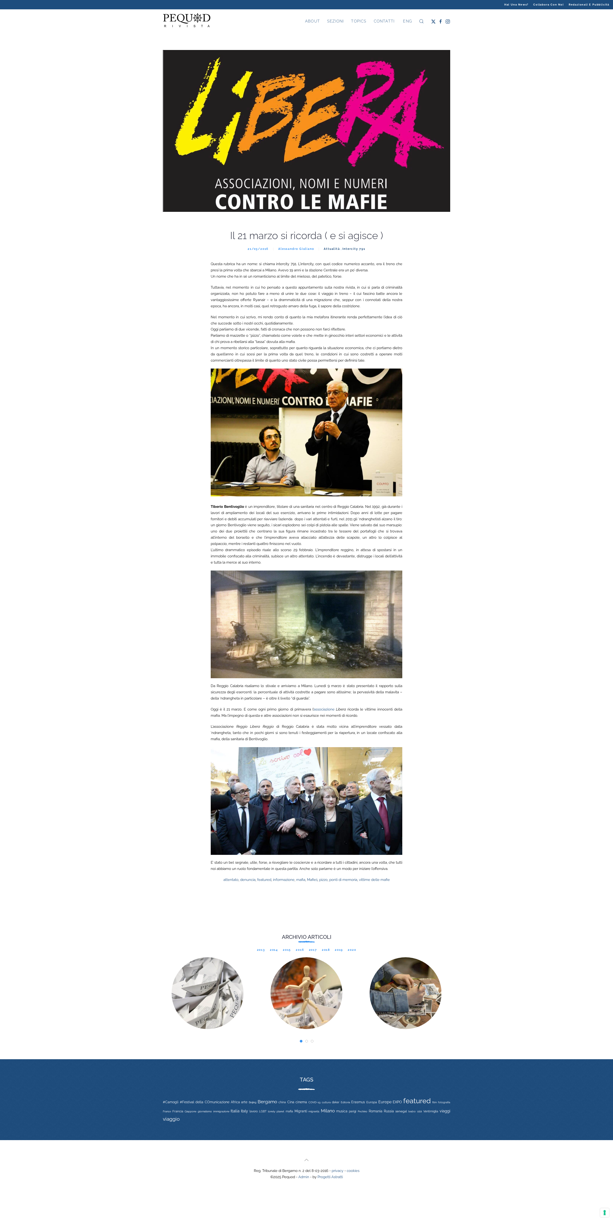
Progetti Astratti (330, 1177)
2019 (339, 950)
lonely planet (276, 1111)
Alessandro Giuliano (296, 249)
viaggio (171, 1119)
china (282, 1102)
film (434, 1102)
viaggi (445, 1111)
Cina (290, 1102)
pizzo (323, 880)
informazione (284, 880)
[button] (421, 21)
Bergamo (267, 1101)
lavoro (254, 1111)
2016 (300, 950)
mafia (300, 880)
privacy (337, 1171)
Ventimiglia (430, 1111)
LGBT (263, 1111)
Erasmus (358, 1102)
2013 (261, 950)
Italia (235, 1111)
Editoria (345, 1102)
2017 (313, 950)
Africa (235, 1102)
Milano (328, 1110)
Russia (389, 1111)
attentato (230, 880)
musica (341, 1111)
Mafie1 (312, 880)
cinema (301, 1102)
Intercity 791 (353, 249)
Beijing (252, 1102)
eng (407, 21)
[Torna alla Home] (187, 21)
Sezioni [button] (335, 21)
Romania (375, 1111)
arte (244, 1102)
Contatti (384, 21)
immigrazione (221, 1111)
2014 (274, 950)
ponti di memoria (343, 880)
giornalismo (205, 1111)
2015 (287, 950)
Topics (358, 21)
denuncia (247, 880)
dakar (335, 1102)
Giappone (190, 1111)
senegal (401, 1111)
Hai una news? (516, 4)
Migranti (301, 1111)
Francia (177, 1111)
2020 (352, 950)
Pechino (362, 1111)
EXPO (397, 1102)
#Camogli (170, 1102)
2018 (326, 950)
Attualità (332, 249)
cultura (326, 1102)
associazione (324, 709)
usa (419, 1111)
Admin (303, 1177)
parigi (352, 1111)
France (167, 1111)
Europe (385, 1102)
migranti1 (313, 1111)
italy (244, 1111)
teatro (412, 1111)
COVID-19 (314, 1102)
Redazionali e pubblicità (589, 4)
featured (264, 880)
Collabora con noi (548, 4)
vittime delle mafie (374, 880)
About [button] (312, 21)
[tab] (301, 1041)
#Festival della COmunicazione (204, 1102)
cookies (353, 1171)
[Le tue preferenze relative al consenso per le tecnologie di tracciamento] (604, 1212)
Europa (371, 1102)
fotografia (444, 1102)
